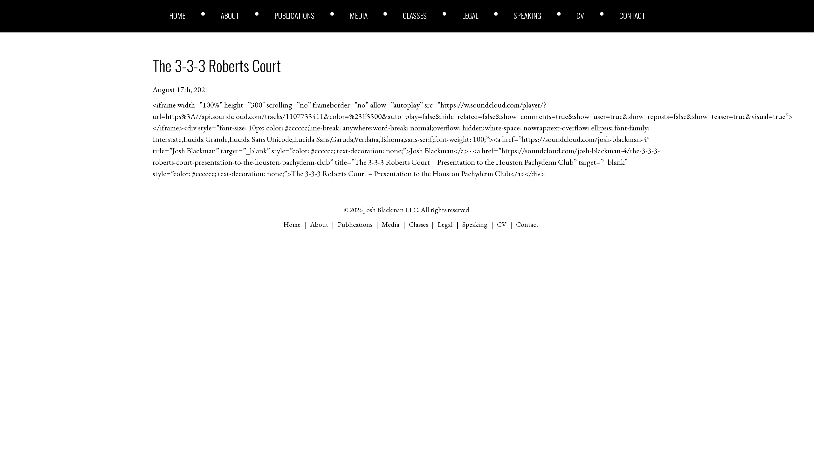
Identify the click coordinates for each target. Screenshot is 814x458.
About (230, 15)
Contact (632, 15)
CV (580, 15)
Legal (470, 15)
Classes (415, 15)
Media (359, 15)
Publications (294, 15)
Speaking (527, 15)
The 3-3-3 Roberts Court (217, 65)
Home (177, 15)
